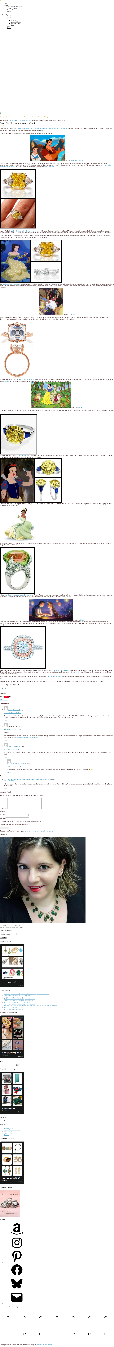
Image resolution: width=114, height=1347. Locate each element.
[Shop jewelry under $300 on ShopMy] (12, 1183)
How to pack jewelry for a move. (13, 1009)
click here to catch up (54, 676)
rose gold (6, 381)
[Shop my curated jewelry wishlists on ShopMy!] (12, 987)
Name (2, 811)
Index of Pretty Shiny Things (12, 1130)
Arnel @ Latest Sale (14, 710)
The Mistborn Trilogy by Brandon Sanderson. (17, 1002)
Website (2, 818)
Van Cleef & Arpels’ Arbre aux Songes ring (18, 595)
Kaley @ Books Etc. (14, 746)
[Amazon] (17, 1235)
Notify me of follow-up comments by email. (15, 824)
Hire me (6, 1135)
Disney (82, 620)
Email (2, 815)
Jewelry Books (8, 1131)
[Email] (17, 1303)
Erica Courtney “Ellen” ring (27, 379)
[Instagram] (17, 1249)
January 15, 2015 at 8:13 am (12, 713)
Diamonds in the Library (18, 763)
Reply (5, 720)
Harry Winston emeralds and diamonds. (15, 1007)
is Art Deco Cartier (21, 455)
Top (1, 1)
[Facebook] (17, 1276)
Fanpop (72, 314)
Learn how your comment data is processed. (39, 831)
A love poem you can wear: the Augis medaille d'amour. (20, 1004)
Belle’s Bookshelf (77, 160)
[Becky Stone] (43, 922)
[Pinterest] (17, 1262)
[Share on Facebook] (0, 696)
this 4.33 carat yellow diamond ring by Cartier (26, 231)
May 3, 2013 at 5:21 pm (14, 766)
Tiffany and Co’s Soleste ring (61, 670)
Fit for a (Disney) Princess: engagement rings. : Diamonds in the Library (28, 779)
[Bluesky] (17, 1290)
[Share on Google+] (3, 696)
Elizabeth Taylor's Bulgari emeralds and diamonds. (18, 1000)
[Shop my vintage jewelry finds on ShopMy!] (12, 1058)
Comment (3, 808)
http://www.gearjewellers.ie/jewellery (26, 737)
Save (7, 696)
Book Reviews (8, 1133)
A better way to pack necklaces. (13, 997)
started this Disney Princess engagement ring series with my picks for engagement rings (40, 128)
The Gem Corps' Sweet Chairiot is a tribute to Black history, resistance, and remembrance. (31, 1005)
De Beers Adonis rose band (11, 284)
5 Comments (4, 700)
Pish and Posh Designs (44, 1344)
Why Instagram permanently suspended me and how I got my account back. (26, 994)
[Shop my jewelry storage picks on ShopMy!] (12, 1114)
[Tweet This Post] (2, 696)
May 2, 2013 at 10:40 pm (11, 749)
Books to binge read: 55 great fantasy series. (17, 995)
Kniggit (80, 407)
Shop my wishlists (9, 1128)
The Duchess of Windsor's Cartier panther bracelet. (19, 999)
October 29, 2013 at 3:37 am (12, 729)
